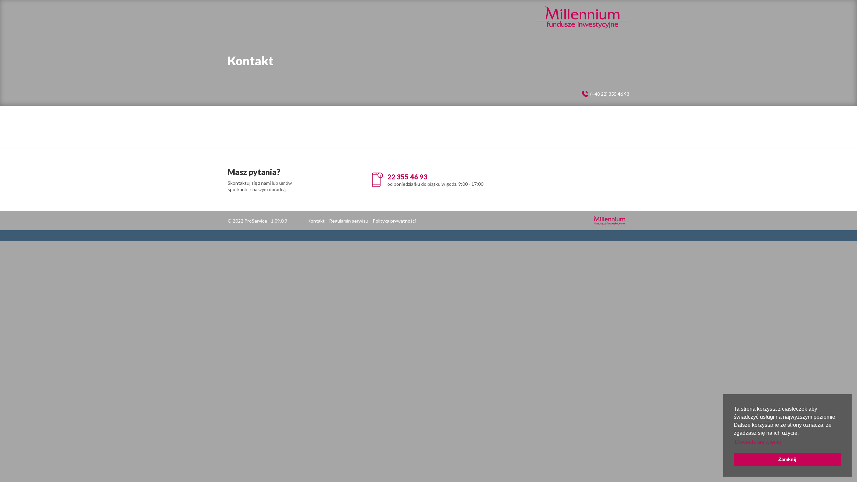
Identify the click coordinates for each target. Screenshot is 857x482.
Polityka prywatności (394, 221)
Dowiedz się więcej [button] (758, 442)
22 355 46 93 (407, 177)
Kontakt (316, 221)
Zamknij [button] (787, 459)
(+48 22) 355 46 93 (609, 94)
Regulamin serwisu (348, 221)
